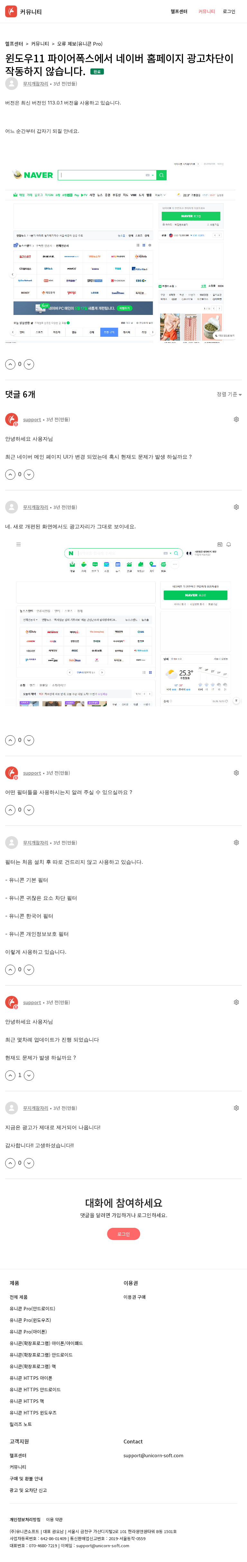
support (32, 419)
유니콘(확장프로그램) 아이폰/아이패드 (46, 1343)
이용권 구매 (135, 1297)
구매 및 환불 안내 (26, 1478)
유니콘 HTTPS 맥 (27, 1401)
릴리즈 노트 (21, 1424)
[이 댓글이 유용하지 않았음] (29, 474)
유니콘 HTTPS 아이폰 (31, 1378)
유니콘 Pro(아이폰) (28, 1331)
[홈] (11, 11)
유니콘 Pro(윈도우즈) (30, 1320)
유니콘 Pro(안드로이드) (32, 1308)
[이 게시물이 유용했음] (10, 364)
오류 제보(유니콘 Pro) (80, 43)
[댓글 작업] (236, 419)
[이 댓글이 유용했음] (10, 474)
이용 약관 (54, 1519)
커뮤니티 (206, 11)
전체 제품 (19, 1297)
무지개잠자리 (35, 83)
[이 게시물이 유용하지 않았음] (29, 364)
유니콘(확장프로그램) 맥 (33, 1366)
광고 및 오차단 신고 (28, 1490)
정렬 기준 (228, 394)
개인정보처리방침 (25, 1519)
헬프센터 (179, 11)
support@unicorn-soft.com (153, 1455)
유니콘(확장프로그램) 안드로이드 (41, 1355)
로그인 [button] (229, 11)
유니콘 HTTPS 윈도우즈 (33, 1412)
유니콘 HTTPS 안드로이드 (35, 1389)
